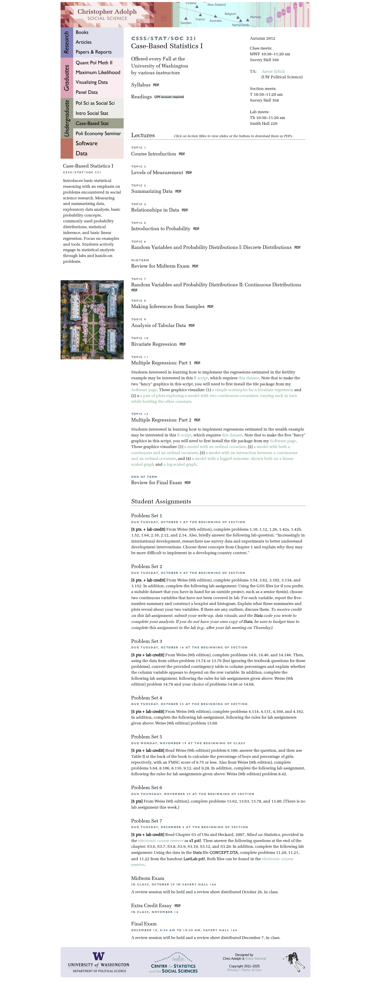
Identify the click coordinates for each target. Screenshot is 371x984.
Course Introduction (154, 154)
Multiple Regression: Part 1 (162, 363)
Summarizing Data (152, 191)
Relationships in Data (155, 210)
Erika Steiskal (256, 958)
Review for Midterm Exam (161, 266)
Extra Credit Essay (152, 906)
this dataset (248, 378)
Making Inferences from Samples (168, 306)
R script (201, 378)
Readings (142, 97)
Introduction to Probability (161, 229)
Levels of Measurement (157, 173)
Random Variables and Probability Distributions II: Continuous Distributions (217, 285)
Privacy (232, 970)
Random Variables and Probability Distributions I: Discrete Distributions (212, 247)
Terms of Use (251, 970)
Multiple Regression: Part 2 (162, 420)
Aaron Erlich (273, 72)
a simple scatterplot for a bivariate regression (252, 390)
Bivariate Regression (154, 344)
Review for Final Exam (157, 483)
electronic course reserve (160, 841)
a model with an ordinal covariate (215, 447)
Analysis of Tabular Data (159, 325)
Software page (144, 390)
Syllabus (141, 85)
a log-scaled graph (180, 465)
